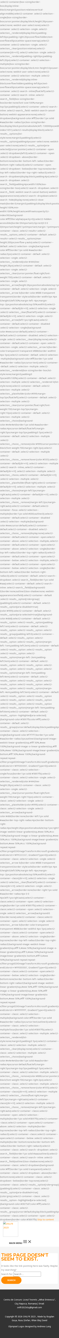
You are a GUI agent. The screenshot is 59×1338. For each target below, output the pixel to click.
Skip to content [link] (45, 1219)
